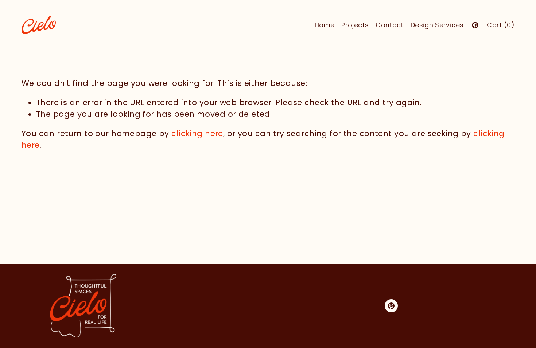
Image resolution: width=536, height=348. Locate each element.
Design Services (437, 24)
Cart (500, 24)
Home (324, 24)
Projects (355, 24)
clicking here (197, 133)
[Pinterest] (475, 25)
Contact (390, 24)
